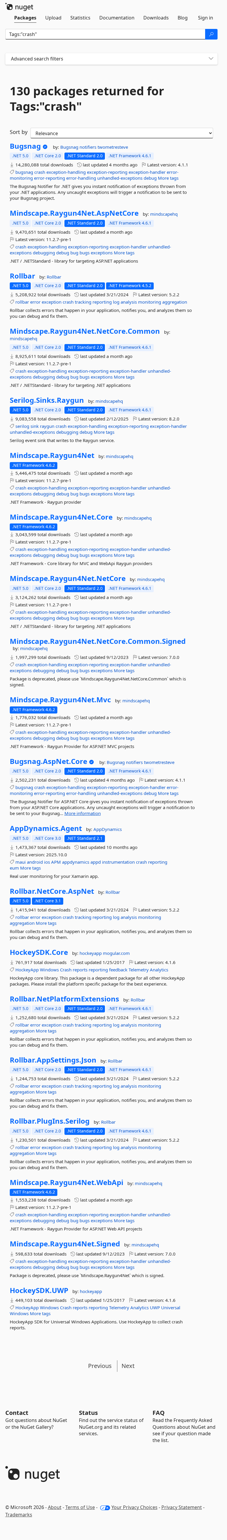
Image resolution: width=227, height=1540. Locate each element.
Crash (66, 970)
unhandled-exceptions (119, 178)
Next (127, 1366)
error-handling (81, 178)
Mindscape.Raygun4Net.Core (61, 517)
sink (34, 426)
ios (47, 862)
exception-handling (66, 172)
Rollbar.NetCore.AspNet (52, 891)
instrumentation (118, 862)
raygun (47, 426)
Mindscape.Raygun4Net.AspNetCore (74, 213)
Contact (16, 1413)
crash (39, 172)
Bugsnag (25, 146)
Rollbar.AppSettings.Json (53, 1060)
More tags (168, 178)
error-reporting (49, 178)
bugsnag (24, 172)
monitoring (149, 302)
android (35, 862)
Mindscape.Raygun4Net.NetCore (68, 578)
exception (51, 302)
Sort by (18, 131)
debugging (44, 253)
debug (150, 178)
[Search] (211, 34)
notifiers (89, 147)
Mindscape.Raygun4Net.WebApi (66, 1182)
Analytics (159, 970)
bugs (85, 253)
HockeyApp (27, 970)
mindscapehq (164, 214)
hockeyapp (91, 953)
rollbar (22, 302)
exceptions (102, 253)
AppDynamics (107, 829)
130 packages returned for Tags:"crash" (87, 98)
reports (80, 970)
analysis (129, 302)
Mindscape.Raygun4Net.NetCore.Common (85, 331)
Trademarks (18, 1514)
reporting (102, 302)
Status (88, 1413)
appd (95, 862)
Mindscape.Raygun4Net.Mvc (60, 699)
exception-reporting (107, 172)
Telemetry (139, 970)
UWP (155, 1307)
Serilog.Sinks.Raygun (47, 400)
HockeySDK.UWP (39, 1290)
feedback (118, 970)
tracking (83, 302)
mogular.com (116, 953)
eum (14, 868)
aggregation (174, 302)
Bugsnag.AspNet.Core (48, 761)
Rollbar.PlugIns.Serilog (50, 1121)
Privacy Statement (181, 1507)
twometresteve (113, 147)
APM (56, 862)
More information (82, 813)
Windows (49, 970)
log (116, 302)
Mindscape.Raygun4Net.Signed (65, 1243)
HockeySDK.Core (39, 952)
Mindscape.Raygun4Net (52, 455)
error (35, 302)
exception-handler (147, 172)
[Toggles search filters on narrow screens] (211, 59)
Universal (170, 1307)
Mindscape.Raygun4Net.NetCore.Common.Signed (98, 641)
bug (74, 253)
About (54, 1507)
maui (20, 862)
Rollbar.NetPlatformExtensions (64, 999)
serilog (22, 426)
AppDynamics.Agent (46, 828)
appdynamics (75, 862)
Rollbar (22, 276)
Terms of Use (80, 1507)
